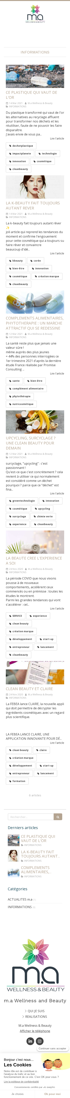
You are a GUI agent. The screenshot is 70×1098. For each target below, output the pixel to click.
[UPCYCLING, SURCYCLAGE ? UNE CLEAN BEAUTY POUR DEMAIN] (35, 422)
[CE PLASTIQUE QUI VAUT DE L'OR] (35, 76)
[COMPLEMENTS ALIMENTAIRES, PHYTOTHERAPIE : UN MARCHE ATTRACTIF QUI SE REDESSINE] (35, 302)
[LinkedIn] (30, 1041)
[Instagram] (40, 1041)
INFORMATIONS (20, 907)
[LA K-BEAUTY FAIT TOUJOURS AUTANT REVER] (35, 187)
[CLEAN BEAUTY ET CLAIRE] (35, 672)
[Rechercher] (58, 816)
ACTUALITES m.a (20, 899)
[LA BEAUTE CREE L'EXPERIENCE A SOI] (35, 542)
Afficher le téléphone (35, 1031)
